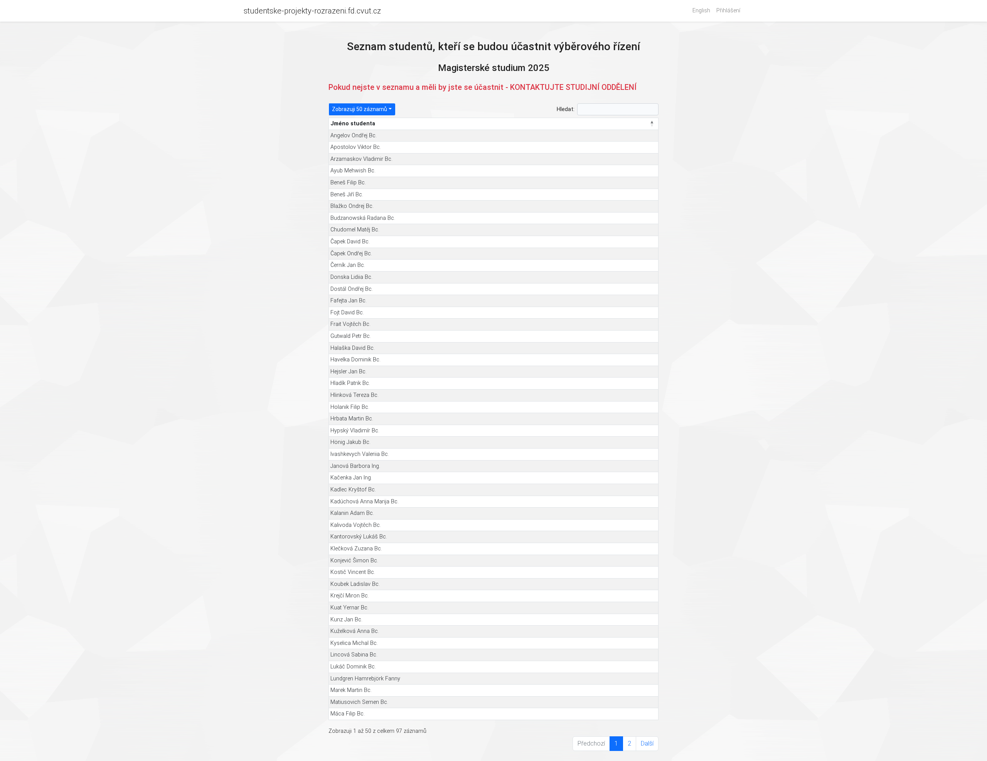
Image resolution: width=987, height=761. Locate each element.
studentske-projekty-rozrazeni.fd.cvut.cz (312, 10)
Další (647, 743)
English (701, 10)
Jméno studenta (352, 123)
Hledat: (565, 109)
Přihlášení (728, 10)
